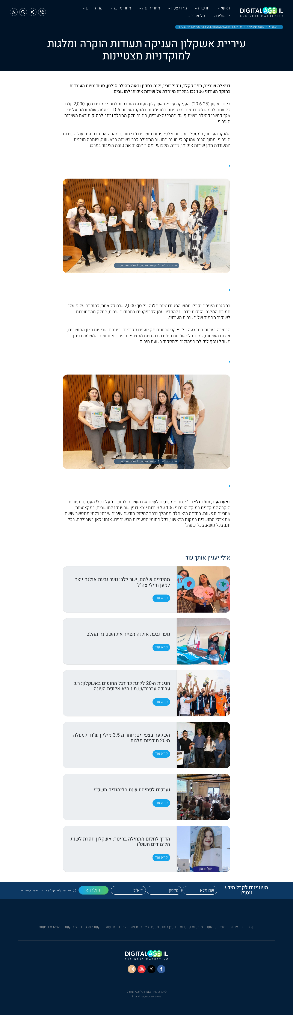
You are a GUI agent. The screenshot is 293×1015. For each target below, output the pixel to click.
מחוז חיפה (151, 8)
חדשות (204, 8)
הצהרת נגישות (49, 927)
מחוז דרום (94, 8)
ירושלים (223, 16)
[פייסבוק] (161, 969)
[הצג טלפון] (42, 12)
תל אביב (198, 16)
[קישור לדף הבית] (261, 14)
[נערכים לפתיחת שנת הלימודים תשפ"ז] (203, 797)
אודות (233, 927)
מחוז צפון (179, 8)
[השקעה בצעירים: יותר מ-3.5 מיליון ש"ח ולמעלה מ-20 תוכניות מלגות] (203, 745)
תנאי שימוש (216, 927)
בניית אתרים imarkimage (146, 996)
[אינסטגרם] (132, 969)
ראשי (225, 8)
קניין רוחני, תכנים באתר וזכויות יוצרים (147, 927)
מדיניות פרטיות (191, 927)
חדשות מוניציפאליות (257, 27)
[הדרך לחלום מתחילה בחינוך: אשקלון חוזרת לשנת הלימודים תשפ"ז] (203, 849)
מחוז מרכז (122, 8)
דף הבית (276, 27)
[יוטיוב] (141, 969)
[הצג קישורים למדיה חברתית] (32, 12)
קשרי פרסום (90, 927)
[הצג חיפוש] (23, 12)
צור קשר (70, 927)
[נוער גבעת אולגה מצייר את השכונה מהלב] (203, 641)
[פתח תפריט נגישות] (14, 12)
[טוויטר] (151, 969)
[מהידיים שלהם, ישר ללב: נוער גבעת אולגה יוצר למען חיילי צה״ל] (203, 589)
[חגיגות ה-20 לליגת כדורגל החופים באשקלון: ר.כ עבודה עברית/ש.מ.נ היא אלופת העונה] (203, 693)
